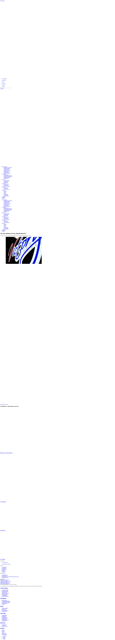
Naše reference (6, 187)
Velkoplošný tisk (6, 184)
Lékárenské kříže (6, 172)
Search (1, 87)
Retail (3, 179)
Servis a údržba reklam (7, 173)
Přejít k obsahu (2, 0)
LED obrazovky (6, 174)
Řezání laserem (6, 182)
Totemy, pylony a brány (7, 170)
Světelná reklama (4, 166)
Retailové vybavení (6, 180)
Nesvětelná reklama (7, 219)
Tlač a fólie (3, 613)
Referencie (2, 622)
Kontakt (3, 190)
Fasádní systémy (6, 181)
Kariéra (5, 191)
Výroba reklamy (4, 588)
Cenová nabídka (6, 195)
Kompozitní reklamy (7, 169)
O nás (5, 193)
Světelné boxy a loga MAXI (8, 167)
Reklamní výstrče (6, 171)
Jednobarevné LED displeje (8, 175)
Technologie (5, 188)
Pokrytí (5, 192)
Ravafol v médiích (6, 189)
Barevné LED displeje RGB (8, 176)
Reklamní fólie (6, 185)
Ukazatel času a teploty (7, 177)
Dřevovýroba (6, 215)
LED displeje (3, 598)
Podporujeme (6, 194)
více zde (12, 586)
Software (5, 178)
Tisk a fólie (3, 183)
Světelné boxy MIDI (7, 168)
